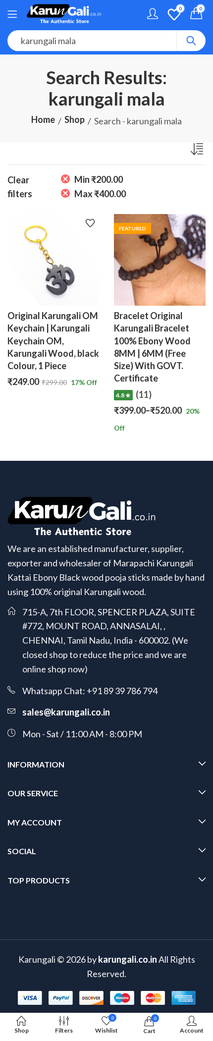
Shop (74, 119)
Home (43, 119)
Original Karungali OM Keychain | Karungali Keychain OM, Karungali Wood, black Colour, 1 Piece (53, 340)
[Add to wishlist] (90, 224)
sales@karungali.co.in (66, 712)
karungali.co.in (127, 959)
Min (98, 179)
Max (100, 193)
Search (191, 40)
